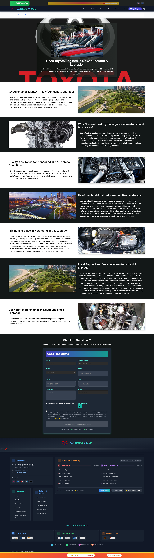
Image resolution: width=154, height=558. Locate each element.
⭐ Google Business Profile (133, 490)
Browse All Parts (104, 490)
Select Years (50, 363)
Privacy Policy (57, 418)
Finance (102, 9)
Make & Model (83, 360)
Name (80, 369)
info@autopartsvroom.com (22, 470)
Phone (48, 379)
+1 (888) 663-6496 (20, 473)
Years (48, 360)
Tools (85, 9)
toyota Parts (35, 15)
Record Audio (82, 403)
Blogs (109, 9)
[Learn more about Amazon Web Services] (29, 538)
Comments (49, 389)
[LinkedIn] (26, 481)
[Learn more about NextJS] (22, 538)
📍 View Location (117, 490)
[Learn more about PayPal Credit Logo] (75, 538)
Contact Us (94, 9)
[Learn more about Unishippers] (112, 538)
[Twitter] (31, 481)
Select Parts (50, 372)
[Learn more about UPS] (105, 538)
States (80, 389)
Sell (115, 9)
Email (80, 379)
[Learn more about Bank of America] (82, 538)
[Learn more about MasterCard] (67, 538)
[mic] (80, 406)
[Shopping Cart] (144, 9)
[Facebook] (18, 481)
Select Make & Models (85, 363)
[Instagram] (13, 481)
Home (79, 9)
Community (121, 9)
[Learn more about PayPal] (60, 538)
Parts (48, 369)
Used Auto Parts (23, 15)
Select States (83, 392)
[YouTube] (22, 481)
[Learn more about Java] (14, 538)
